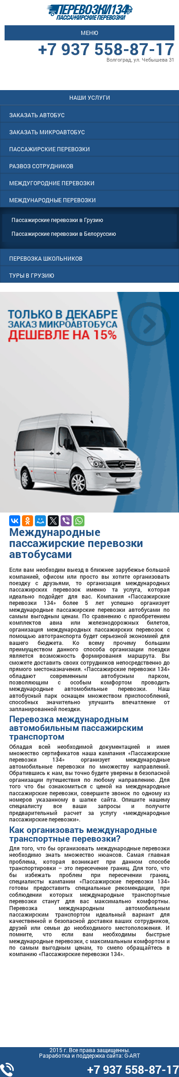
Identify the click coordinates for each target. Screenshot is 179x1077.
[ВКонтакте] (14, 520)
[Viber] (66, 520)
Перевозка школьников (46, 258)
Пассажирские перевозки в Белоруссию (63, 233)
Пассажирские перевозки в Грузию (57, 219)
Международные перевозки (52, 200)
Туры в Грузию (31, 275)
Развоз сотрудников (41, 166)
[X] (53, 520)
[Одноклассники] (27, 520)
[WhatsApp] (78, 520)
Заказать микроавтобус (47, 132)
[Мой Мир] (40, 520)
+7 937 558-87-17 (106, 49)
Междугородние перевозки (52, 183)
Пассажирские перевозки (49, 149)
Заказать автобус (37, 115)
